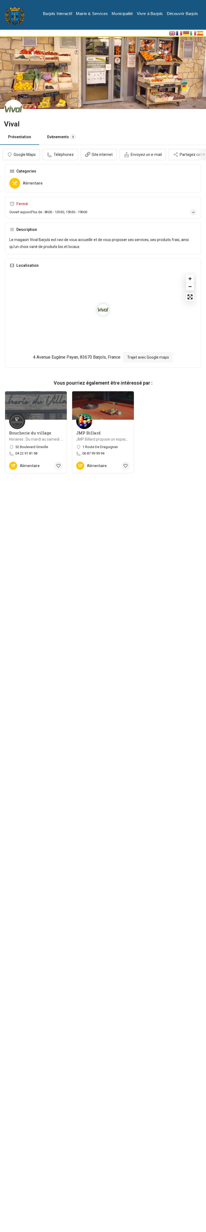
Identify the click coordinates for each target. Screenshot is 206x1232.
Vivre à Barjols (150, 13)
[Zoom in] (190, 279)
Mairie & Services (92, 13)
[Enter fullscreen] (190, 297)
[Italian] (193, 33)
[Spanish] (200, 33)
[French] (179, 33)
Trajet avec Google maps (148, 357)
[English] (172, 33)
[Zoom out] (190, 286)
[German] (186, 33)
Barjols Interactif (57, 13)
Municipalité (122, 13)
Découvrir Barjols (182, 13)
